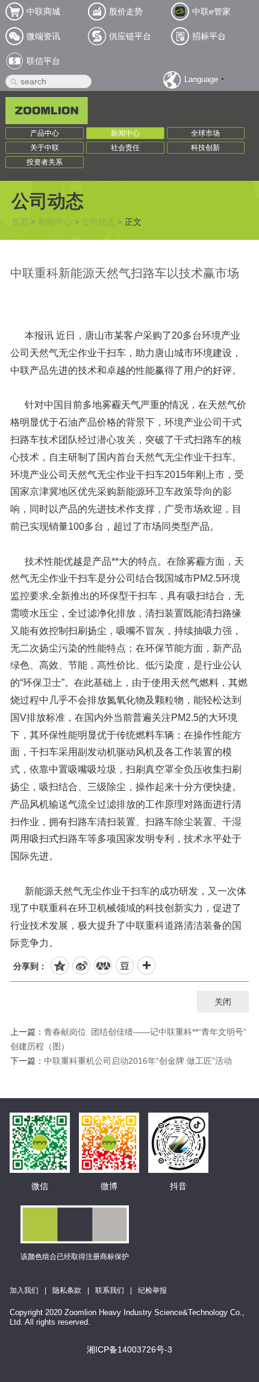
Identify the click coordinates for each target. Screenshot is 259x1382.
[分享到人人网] (103, 965)
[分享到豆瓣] (125, 965)
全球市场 (205, 133)
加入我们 (24, 1290)
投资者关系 (45, 162)
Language (201, 79)
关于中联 (44, 147)
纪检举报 (152, 1290)
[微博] (109, 1126)
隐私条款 (66, 1290)
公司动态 (98, 222)
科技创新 (205, 147)
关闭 (222, 1002)
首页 (19, 222)
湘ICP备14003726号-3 (129, 1349)
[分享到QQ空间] (60, 965)
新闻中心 (125, 133)
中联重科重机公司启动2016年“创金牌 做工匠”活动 (138, 1061)
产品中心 (44, 133)
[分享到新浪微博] (81, 965)
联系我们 (109, 1290)
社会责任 (125, 147)
